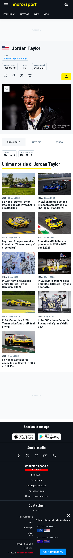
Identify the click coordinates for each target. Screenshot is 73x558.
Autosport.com (36, 490)
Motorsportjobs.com (36, 485)
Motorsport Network (28, 552)
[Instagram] (5, 75)
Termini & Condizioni (26, 543)
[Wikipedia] (29, 75)
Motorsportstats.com (36, 496)
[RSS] (54, 455)
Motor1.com (36, 480)
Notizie (36, 142)
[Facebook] (13, 75)
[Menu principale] (6, 4)
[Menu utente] (66, 4)
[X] (21, 75)
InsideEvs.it (36, 474)
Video (59, 142)
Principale (13, 142)
